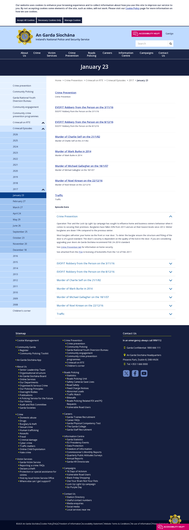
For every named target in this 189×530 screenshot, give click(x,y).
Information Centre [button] (126, 54)
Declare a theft (27, 468)
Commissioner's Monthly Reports (84, 452)
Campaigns (70, 468)
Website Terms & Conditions (117, 523)
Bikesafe (71, 397)
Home (58, 80)
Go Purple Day (74, 487)
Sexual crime (26, 427)
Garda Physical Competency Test (84, 423)
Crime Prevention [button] (72, 54)
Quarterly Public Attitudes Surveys (84, 455)
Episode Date (62, 207)
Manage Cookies (73, 20)
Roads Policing (71, 372)
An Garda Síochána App (29, 359)
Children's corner (76, 365)
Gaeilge (169, 33)
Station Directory (76, 497)
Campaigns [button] (146, 52)
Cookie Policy (132, 8)
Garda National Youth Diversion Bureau (87, 349)
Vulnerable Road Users (79, 407)
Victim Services (24, 459)
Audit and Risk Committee (33, 404)
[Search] (170, 43)
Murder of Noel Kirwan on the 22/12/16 (78, 180)
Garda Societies (28, 407)
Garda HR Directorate (78, 461)
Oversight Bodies (29, 391)
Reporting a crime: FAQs (32, 465)
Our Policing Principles (31, 388)
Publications (26, 395)
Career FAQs (73, 420)
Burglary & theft (28, 423)
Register (24, 350)
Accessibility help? (149, 33)
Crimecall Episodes (116, 80)
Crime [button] (37, 52)
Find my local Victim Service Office (37, 478)
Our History (26, 401)
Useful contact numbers (79, 500)
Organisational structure (33, 372)
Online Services (28, 379)
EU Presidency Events (78, 442)
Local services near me (78, 509)
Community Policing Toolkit (34, 353)
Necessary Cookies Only (49, 20)
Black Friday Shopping (78, 477)
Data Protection (75, 445)
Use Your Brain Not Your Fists (82, 480)
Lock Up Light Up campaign (81, 484)
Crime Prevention (73, 80)
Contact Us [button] (163, 54)
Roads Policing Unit (77, 378)
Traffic (59, 195)
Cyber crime (26, 442)
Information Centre (74, 436)
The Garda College (76, 426)
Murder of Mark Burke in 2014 (73, 151)
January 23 (142, 80)
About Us (22, 366)
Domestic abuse (28, 417)
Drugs (23, 420)
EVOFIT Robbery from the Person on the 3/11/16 (84, 107)
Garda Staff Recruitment (79, 429)
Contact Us (69, 493)
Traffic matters (27, 446)
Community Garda (26, 347)
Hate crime (25, 452)
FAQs (55, 523)
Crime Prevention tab (71, 247)
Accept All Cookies (26, 20)
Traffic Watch (74, 394)
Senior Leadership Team (32, 369)
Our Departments (29, 382)
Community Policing (77, 346)
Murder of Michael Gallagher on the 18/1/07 (81, 166)
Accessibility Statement (92, 523)
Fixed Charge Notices (78, 388)
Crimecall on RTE (94, 80)
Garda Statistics (75, 439)
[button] (116, 216)
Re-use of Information (141, 523)
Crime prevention (76, 343)
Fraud (23, 436)
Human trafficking (29, 430)
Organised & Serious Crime (34, 385)
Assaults (24, 433)
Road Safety (73, 385)
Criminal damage (28, 439)
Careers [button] (107, 52)
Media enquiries (75, 503)
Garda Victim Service (30, 462)
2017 (131, 80)
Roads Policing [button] (91, 54)
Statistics (71, 375)
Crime (20, 414)
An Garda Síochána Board (33, 376)
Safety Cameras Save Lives (80, 381)
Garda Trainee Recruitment (81, 417)
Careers (68, 413)
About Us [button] (24, 54)
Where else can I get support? (35, 481)
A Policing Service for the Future (36, 398)
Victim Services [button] (52, 54)
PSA (80, 251)
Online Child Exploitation (32, 449)
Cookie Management (28, 340)
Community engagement (80, 353)
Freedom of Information (79, 448)
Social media (73, 506)
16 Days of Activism (77, 471)
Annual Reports (75, 458)
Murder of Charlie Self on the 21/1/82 (77, 136)
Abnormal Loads (75, 391)
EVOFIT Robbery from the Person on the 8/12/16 (84, 122)
